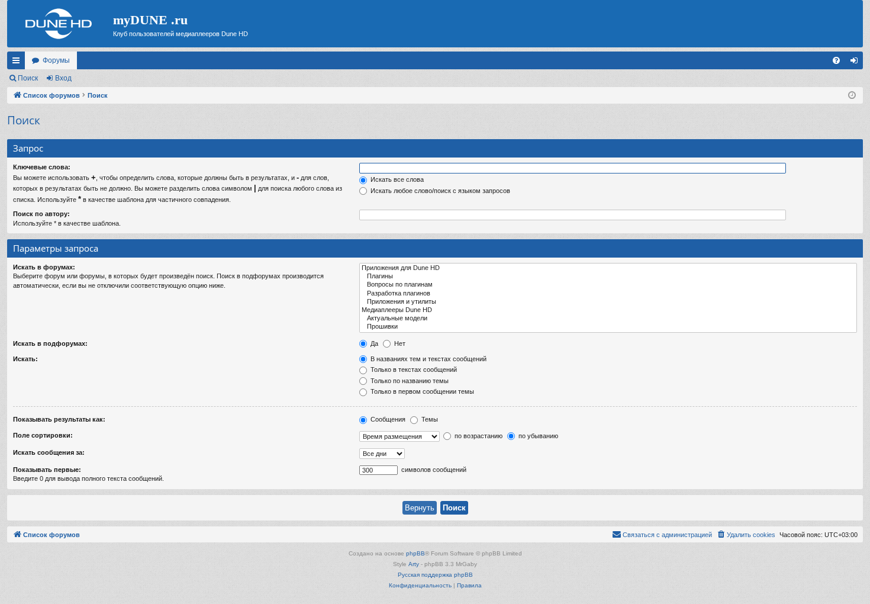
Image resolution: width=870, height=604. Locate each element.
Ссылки (18, 62)
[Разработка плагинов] (608, 294)
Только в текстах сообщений (413, 369)
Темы (429, 419)
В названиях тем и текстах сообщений (427, 358)
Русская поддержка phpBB (435, 574)
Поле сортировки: (43, 435)
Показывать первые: (47, 469)
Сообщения (387, 419)
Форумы (56, 60)
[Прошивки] (608, 327)
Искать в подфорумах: (50, 343)
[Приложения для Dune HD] (608, 268)
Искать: (25, 358)
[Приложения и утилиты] (608, 302)
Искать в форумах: (44, 267)
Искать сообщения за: (49, 452)
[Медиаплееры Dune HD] (608, 310)
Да (373, 343)
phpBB (415, 553)
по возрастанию (477, 435)
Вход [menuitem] (856, 62)
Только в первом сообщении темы (421, 391)
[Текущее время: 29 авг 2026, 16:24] (852, 95)
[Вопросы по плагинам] (608, 285)
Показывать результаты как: (59, 419)
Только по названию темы (409, 380)
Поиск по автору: (41, 213)
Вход (63, 78)
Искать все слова (396, 179)
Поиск (28, 78)
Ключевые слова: (41, 167)
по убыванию (537, 435)
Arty (413, 564)
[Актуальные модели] (608, 318)
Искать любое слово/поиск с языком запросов (439, 190)
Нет (398, 343)
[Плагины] (608, 276)
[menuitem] (836, 60)
